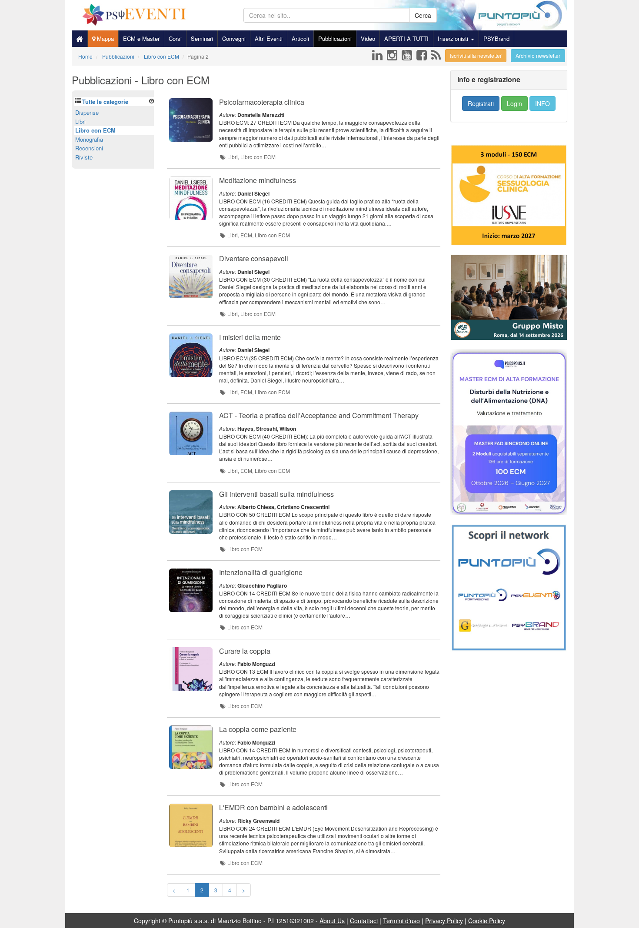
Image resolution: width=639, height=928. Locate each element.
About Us (332, 920)
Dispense (87, 112)
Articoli (300, 38)
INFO (542, 103)
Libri (80, 121)
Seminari (202, 38)
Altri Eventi (269, 38)
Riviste (84, 157)
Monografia (89, 139)
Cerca (423, 15)
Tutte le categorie (105, 101)
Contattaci (364, 920)
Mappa (104, 38)
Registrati (481, 103)
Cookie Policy (486, 920)
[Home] (79, 38)
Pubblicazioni (335, 38)
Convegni (234, 38)
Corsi (175, 38)
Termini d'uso (401, 920)
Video (368, 38)
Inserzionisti (454, 38)
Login (514, 103)
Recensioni (89, 148)
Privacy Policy (444, 920)
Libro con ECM (95, 130)
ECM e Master (141, 38)
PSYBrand (496, 38)
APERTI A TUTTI (406, 38)
